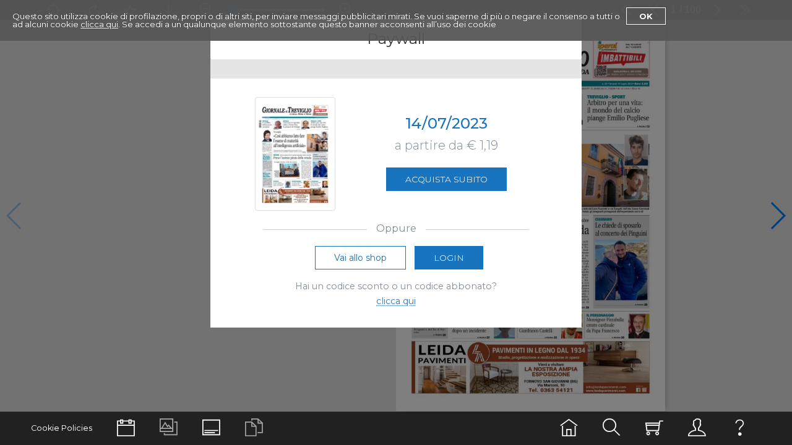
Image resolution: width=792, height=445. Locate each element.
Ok (646, 16)
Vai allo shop (360, 257)
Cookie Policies (61, 428)
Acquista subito (446, 179)
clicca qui (99, 24)
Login (449, 257)
